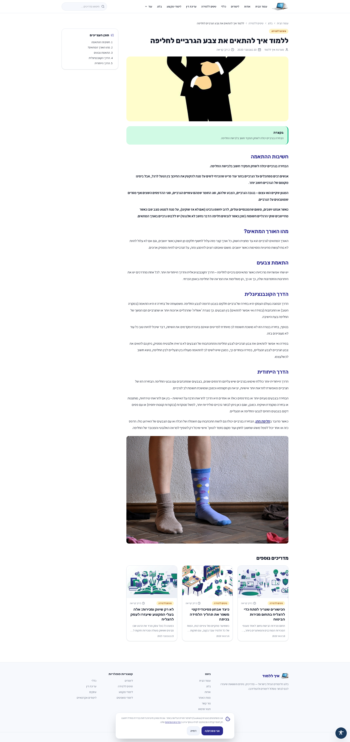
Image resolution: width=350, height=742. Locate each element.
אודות (247, 6)
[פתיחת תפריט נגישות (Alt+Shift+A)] (341, 733)
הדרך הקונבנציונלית (99, 58)
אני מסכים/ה (212, 731)
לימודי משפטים (125, 697)
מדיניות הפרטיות (173, 722)
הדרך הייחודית (102, 63)
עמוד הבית (261, 6)
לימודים (235, 6)
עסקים (92, 692)
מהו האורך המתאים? (99, 47)
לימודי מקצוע (174, 6)
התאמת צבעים (102, 52)
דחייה (193, 731)
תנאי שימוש (204, 709)
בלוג (159, 6)
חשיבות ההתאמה (100, 42)
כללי (223, 6)
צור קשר (206, 703)
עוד (150, 6)
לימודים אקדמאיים (86, 697)
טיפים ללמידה (208, 6)
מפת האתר (204, 697)
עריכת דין (191, 6)
